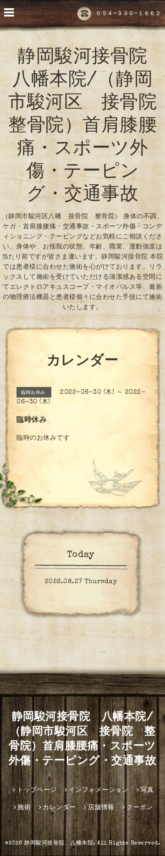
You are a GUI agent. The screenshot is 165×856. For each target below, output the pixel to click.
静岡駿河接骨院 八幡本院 (58, 843)
